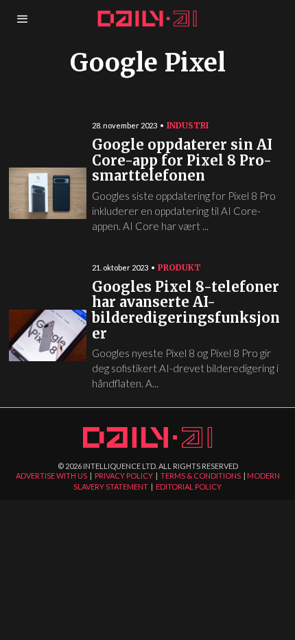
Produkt (179, 267)
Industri (188, 125)
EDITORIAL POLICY (189, 486)
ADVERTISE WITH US (51, 475)
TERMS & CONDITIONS (201, 475)
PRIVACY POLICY (124, 475)
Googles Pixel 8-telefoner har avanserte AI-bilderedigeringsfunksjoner (186, 310)
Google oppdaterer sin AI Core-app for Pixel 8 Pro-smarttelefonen (182, 160)
